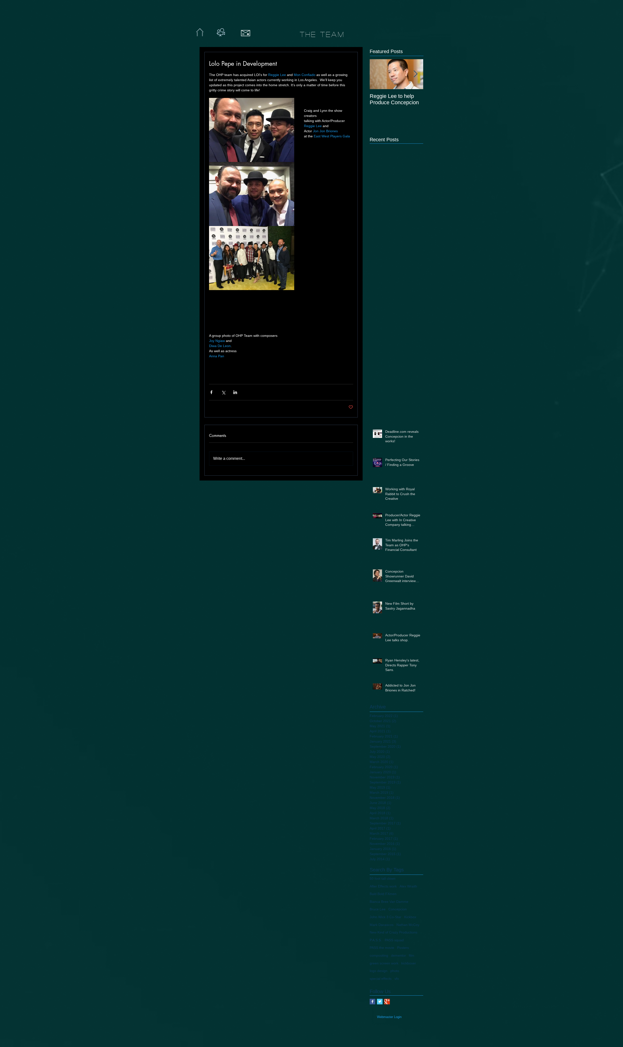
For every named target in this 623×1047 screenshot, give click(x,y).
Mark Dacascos (382, 925)
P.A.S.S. (376, 940)
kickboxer (408, 963)
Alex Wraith (408, 886)
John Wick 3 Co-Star (385, 917)
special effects (381, 979)
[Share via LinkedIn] (235, 392)
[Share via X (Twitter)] (223, 392)
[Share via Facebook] (211, 392)
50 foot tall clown (382, 878)
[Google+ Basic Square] (387, 1001)
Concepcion (397, 909)
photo (394, 971)
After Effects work (383, 886)
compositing (379, 955)
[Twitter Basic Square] (380, 1001)
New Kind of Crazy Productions (393, 932)
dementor (398, 955)
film (411, 955)
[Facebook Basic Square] (372, 1001)
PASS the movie (382, 948)
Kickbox (410, 917)
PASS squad (394, 940)
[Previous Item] (377, 74)
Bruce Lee (377, 909)
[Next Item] (415, 74)
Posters (403, 948)
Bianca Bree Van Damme (389, 902)
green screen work (384, 963)
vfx (396, 979)
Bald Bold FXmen (383, 894)
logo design (378, 971)
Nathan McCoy (407, 925)
